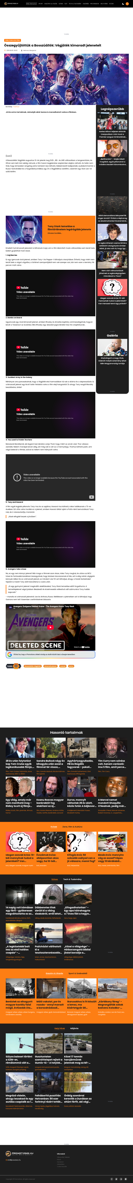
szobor (108, 1012)
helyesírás (75, 865)
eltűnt (71, 1106)
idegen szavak (15, 865)
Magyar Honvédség (72, 1067)
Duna (66, 1106)
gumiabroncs (40, 1069)
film (7, 771)
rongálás (101, 1014)
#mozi (29, 810)
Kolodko (101, 1012)
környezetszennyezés (50, 1067)
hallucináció (40, 959)
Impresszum (60, 1162)
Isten (37, 957)
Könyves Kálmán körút (15, 1108)
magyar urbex (11, 1012)
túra (66, 918)
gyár (50, 1012)
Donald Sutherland (78, 771)
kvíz (7, 865)
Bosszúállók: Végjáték (33, 666)
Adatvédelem (60, 1164)
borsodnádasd (59, 1012)
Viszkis (39, 813)
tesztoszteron (50, 957)
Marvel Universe (118, 810)
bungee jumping (19, 1069)
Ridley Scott (10, 810)
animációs (111, 865)
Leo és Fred (116, 1012)
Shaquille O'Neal (104, 810)
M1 (87, 1067)
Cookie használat (62, 1166)
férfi (28, 918)
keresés (78, 1106)
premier (23, 810)
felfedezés (56, 918)
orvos (42, 957)
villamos (28, 1106)
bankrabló (52, 813)
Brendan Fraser (84, 810)
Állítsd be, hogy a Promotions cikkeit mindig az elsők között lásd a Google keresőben (44, 654)
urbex (20, 1012)
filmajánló (41, 774)
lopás (42, 1106)
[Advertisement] (66, 21)
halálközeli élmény (13, 918)
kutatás (48, 918)
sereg (83, 1067)
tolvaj (37, 1106)
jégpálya (49, 1106)
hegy (70, 918)
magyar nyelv (27, 865)
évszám (43, 865)
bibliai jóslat (78, 957)
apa (74, 918)
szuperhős (117, 813)
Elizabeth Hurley (73, 813)
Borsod (70, 1012)
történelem (10, 1014)
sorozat (60, 813)
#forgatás (80, 774)
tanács (17, 957)
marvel (62, 666)
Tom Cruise (14, 771)
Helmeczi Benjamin (29, 50)
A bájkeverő (72, 810)
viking (37, 918)
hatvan (56, 1106)
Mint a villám (20, 774)
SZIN (7, 1067)
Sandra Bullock (46, 771)
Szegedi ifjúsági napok (19, 1067)
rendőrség (39, 1108)
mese (104, 865)
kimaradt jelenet (50, 666)
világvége (10, 957)
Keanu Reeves (46, 810)
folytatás (23, 771)
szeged (38, 1067)
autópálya (68, 1069)
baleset (9, 1069)
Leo (122, 1012)
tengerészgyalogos (14, 959)
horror (8, 813)
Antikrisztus (68, 959)
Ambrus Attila (57, 810)
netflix (44, 813)
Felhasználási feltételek (63, 1157)
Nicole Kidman (59, 771)
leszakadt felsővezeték (15, 1106)
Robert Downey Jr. (105, 813)
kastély (19, 1014)
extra (71, 666)
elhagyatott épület (75, 1014)
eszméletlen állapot (14, 920)
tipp (22, 957)
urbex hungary (29, 1012)
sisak (42, 918)
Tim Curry (106, 771)
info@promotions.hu (14, 1160)
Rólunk (59, 1159)
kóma (23, 918)
